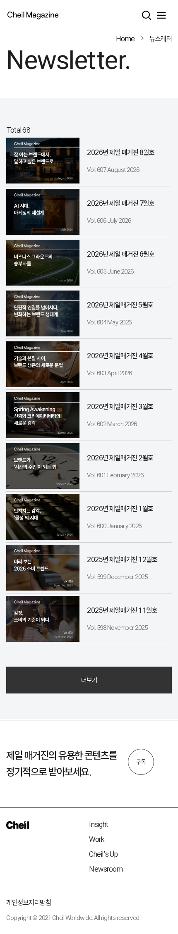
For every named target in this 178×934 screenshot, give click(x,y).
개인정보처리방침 (28, 902)
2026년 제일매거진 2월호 (120, 457)
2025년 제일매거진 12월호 (122, 559)
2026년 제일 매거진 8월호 (120, 152)
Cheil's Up (103, 854)
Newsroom (106, 869)
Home (125, 38)
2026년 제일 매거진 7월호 (120, 203)
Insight (98, 824)
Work (96, 839)
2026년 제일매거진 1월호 (120, 508)
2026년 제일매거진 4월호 (120, 355)
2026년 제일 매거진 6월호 (120, 254)
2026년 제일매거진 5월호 (120, 304)
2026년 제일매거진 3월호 (120, 406)
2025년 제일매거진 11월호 (122, 610)
